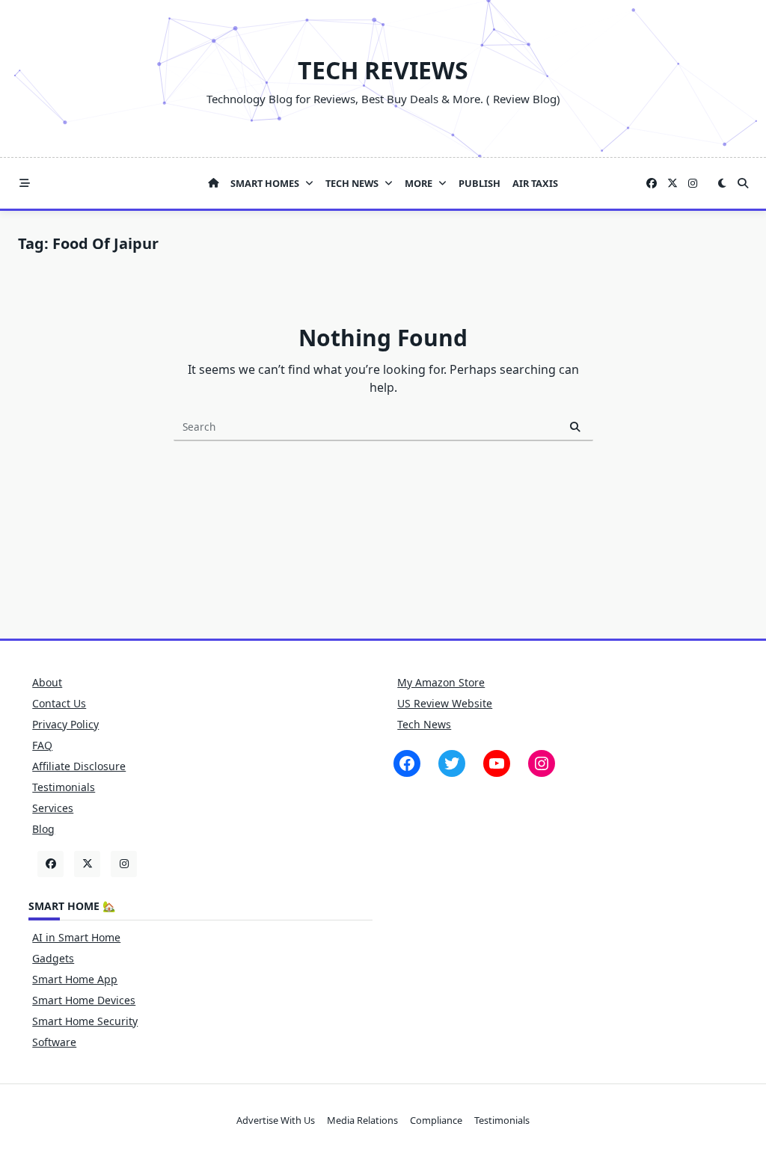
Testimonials (63, 787)
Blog (43, 829)
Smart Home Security (85, 1021)
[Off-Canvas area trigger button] (24, 183)
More (418, 183)
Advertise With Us (275, 1120)
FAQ (42, 745)
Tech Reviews (383, 70)
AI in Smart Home (76, 937)
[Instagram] (692, 183)
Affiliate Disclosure (79, 766)
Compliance (436, 1120)
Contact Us (59, 703)
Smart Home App (74, 979)
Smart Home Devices (83, 1000)
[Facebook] (651, 183)
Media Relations (362, 1120)
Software (54, 1042)
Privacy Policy (65, 724)
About (47, 682)
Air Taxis (535, 183)
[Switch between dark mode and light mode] (722, 183)
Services (52, 808)
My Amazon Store (441, 682)
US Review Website (444, 703)
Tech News (352, 183)
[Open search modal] (743, 183)
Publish (479, 183)
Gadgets (53, 958)
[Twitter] (672, 183)
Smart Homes (264, 183)
